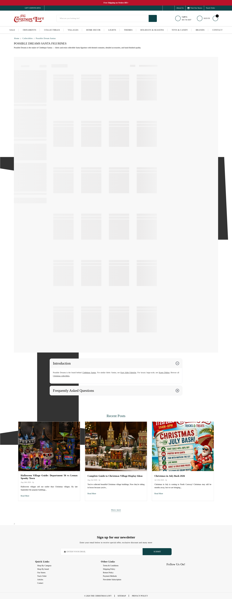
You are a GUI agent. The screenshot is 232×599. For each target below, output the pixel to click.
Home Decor (93, 30)
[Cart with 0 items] (215, 18)
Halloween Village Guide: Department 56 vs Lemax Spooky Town (49, 476)
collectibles (52, 30)
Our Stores (41, 573)
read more (25, 496)
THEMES (128, 30)
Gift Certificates (31, 8)
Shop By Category (44, 566)
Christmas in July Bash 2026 (169, 476)
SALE (12, 30)
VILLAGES (73, 30)
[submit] (153, 18)
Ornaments (29, 30)
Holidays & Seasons (152, 30)
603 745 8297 (186, 18)
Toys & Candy (180, 30)
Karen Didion (164, 373)
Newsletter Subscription (112, 580)
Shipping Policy (109, 569)
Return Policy (108, 573)
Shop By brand (43, 569)
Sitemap (122, 596)
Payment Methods (110, 576)
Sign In (207, 18)
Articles (40, 580)
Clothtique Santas (89, 373)
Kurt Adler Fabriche (128, 373)
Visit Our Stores (196, 8)
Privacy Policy (140, 596)
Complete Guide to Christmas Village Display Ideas (115, 476)
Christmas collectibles (61, 376)
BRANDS (200, 30)
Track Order (210, 8)
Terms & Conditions (110, 566)
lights (112, 30)
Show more (116, 510)
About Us (180, 8)
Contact (217, 30)
